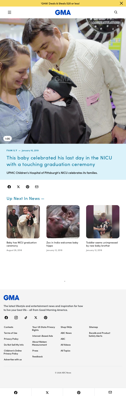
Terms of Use (10, 332)
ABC (63, 338)
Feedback (37, 356)
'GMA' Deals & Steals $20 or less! (60, 3)
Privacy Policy (11, 338)
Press (35, 350)
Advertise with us (13, 359)
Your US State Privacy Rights (43, 328)
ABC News (66, 332)
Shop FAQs (66, 327)
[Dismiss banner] (121, 3)
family (12, 150)
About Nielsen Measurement (39, 343)
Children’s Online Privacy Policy (13, 352)
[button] (9, 12)
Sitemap (93, 327)
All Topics (65, 350)
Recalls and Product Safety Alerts (99, 334)
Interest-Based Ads (42, 335)
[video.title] (63, 81)
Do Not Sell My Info (14, 344)
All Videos (66, 344)
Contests (8, 327)
